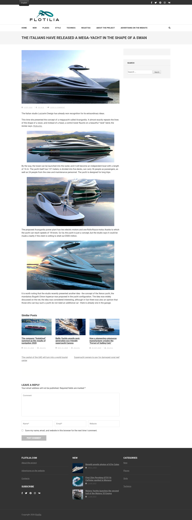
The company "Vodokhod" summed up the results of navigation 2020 (34, 340)
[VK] (169, 3)
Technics (71, 28)
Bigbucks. (37, 126)
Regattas (86, 28)
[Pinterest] (160, 3)
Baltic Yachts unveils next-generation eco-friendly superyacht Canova (68, 340)
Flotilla (38, 514)
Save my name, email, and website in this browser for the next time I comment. (61, 430)
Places (45, 28)
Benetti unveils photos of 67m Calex (102, 464)
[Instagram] (165, 3)
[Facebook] (151, 3)
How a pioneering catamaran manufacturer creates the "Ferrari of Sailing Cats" (103, 340)
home (24, 28)
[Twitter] (156, 3)
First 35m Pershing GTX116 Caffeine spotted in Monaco (98, 478)
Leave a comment (57, 107)
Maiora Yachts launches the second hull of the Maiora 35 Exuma (102, 492)
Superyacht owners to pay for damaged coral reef (97, 357)
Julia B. (41, 107)
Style (58, 28)
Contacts (26, 478)
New (35, 28)
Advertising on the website (134, 28)
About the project (105, 28)
